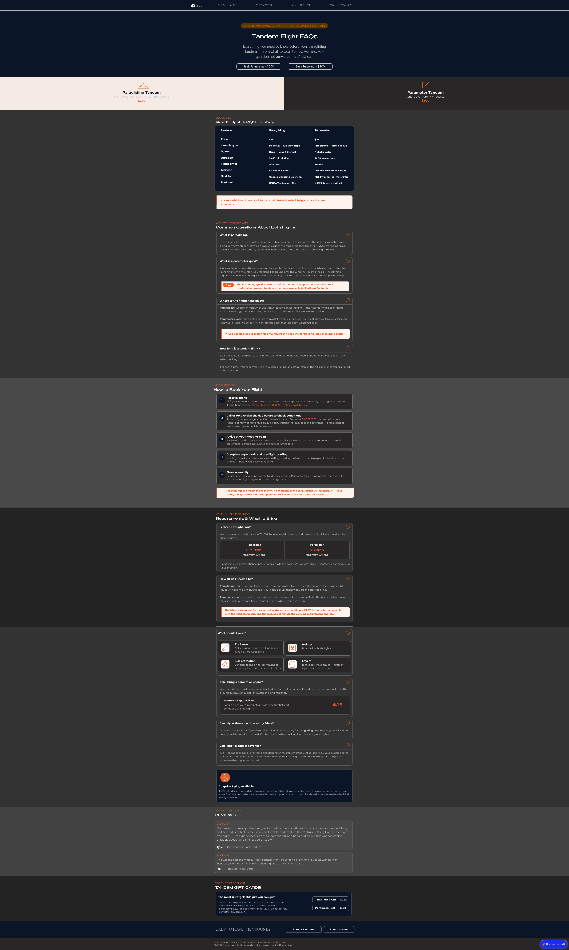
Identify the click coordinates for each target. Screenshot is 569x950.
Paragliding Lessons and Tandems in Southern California (250, 942)
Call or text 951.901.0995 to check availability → (280, 405)
